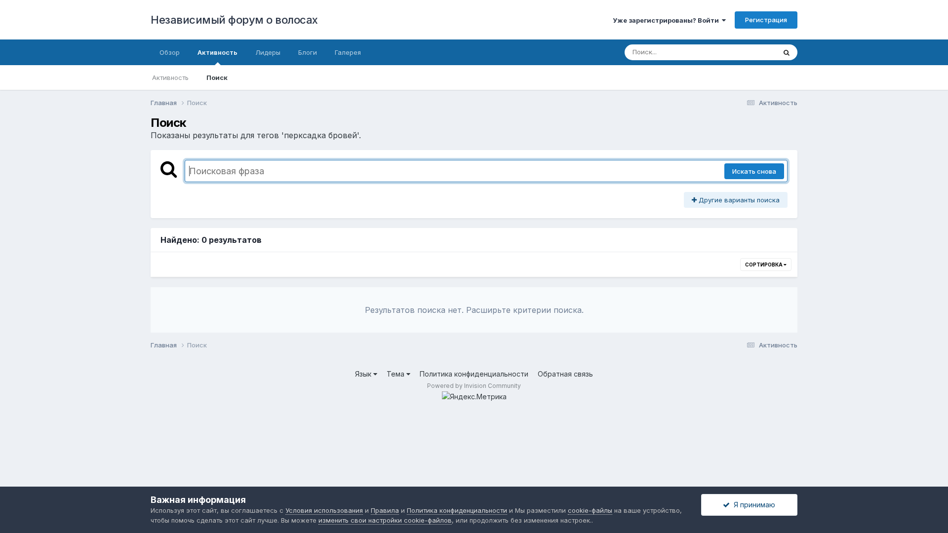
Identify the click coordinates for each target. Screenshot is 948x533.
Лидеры (267, 52)
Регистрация (766, 20)
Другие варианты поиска (738, 200)
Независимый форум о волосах (234, 19)
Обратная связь (565, 374)
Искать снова (754, 171)
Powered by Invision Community (474, 385)
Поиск (217, 77)
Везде (753, 52)
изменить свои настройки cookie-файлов (385, 520)
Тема (396, 374)
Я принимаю (752, 504)
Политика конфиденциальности (474, 374)
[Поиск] (786, 52)
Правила (385, 510)
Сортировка (764, 264)
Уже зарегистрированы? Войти (667, 20)
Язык (364, 374)
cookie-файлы (590, 510)
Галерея (348, 52)
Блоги (307, 52)
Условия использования (324, 510)
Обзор (169, 52)
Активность (217, 52)
